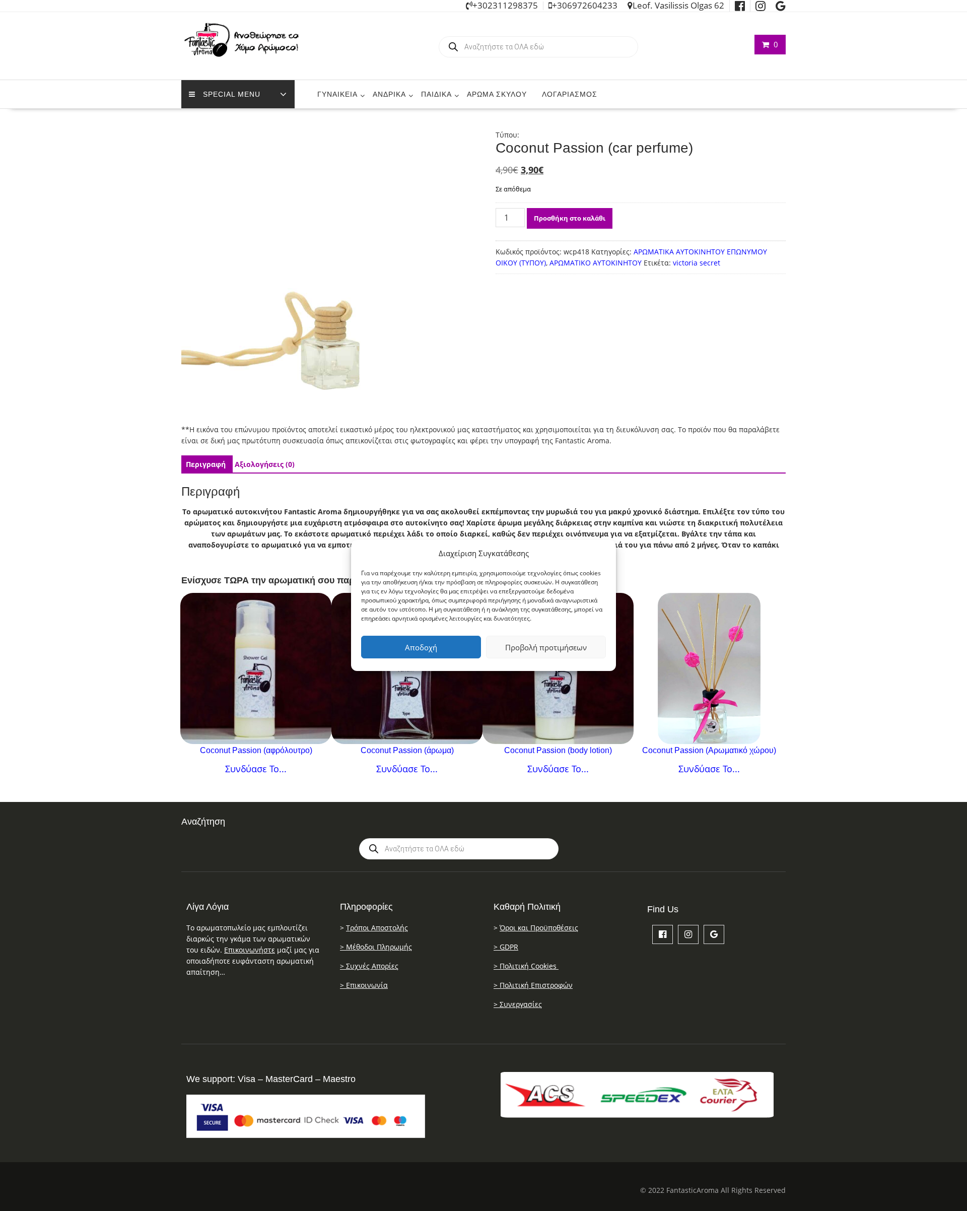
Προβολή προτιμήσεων (546, 647)
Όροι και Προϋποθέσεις (539, 927)
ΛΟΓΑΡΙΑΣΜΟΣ (569, 94)
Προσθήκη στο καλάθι (569, 218)
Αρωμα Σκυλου (497, 94)
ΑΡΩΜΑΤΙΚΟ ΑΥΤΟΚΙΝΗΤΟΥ (595, 262)
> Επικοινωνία (364, 985)
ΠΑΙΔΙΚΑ (436, 94)
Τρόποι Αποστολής (377, 927)
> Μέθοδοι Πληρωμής (376, 947)
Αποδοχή (421, 647)
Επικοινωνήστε (249, 950)
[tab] (206, 464)
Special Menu (231, 94)
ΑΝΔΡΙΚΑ (389, 94)
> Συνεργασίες (518, 1004)
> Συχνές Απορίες (369, 966)
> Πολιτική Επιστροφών (533, 985)
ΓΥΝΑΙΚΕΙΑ (337, 94)
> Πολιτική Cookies (526, 966)
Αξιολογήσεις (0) (265, 464)
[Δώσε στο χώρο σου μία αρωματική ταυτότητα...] (709, 668)
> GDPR (506, 947)
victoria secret (696, 262)
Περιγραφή (206, 464)
